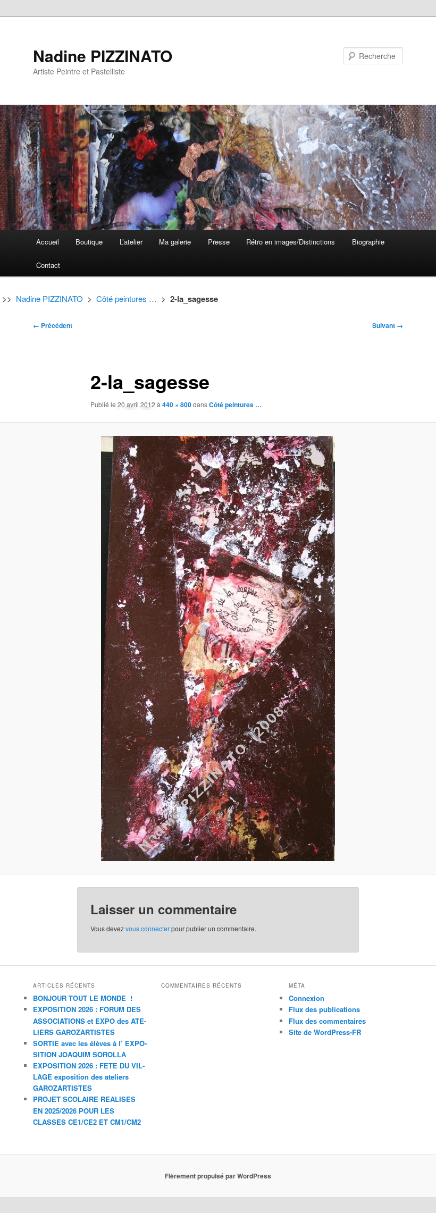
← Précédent (52, 325)
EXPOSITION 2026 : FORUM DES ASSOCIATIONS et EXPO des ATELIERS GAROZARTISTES (89, 1020)
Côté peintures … (126, 298)
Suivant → (387, 325)
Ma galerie (175, 242)
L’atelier (131, 242)
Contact (48, 265)
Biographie (368, 242)
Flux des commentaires (327, 1021)
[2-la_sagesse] (218, 648)
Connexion (306, 998)
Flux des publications (324, 1009)
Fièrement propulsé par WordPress (218, 1176)
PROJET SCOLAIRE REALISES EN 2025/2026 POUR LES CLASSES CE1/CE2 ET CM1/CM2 (87, 1110)
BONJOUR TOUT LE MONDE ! (82, 998)
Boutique (89, 242)
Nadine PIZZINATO (102, 55)
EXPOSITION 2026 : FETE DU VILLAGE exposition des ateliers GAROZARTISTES (89, 1076)
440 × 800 (176, 404)
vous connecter (147, 928)
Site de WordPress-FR (325, 1032)
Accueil (47, 242)
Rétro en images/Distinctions (290, 242)
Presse (219, 242)
